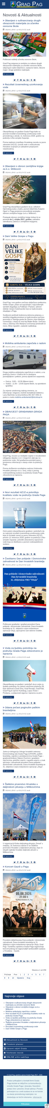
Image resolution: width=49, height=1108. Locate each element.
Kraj (28, 978)
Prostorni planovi (14, 1044)
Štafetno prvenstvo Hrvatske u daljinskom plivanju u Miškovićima (21, 785)
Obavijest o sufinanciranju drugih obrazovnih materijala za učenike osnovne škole (22, 23)
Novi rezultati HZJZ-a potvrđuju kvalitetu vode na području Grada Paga (24, 493)
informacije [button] (37, 1097)
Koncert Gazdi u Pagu (17, 866)
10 (13, 978)
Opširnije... (9, 74)
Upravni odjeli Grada (16, 1048)
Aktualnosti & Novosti (17, 1040)
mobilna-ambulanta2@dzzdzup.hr (28, 397)
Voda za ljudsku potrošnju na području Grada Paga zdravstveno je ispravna (23, 651)
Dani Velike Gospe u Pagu (19, 236)
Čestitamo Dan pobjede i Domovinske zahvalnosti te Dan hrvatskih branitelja (24, 560)
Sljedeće (20, 978)
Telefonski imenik (14, 1053)
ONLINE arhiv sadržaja (17, 1057)
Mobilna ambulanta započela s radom (25, 343)
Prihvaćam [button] (25, 1104)
